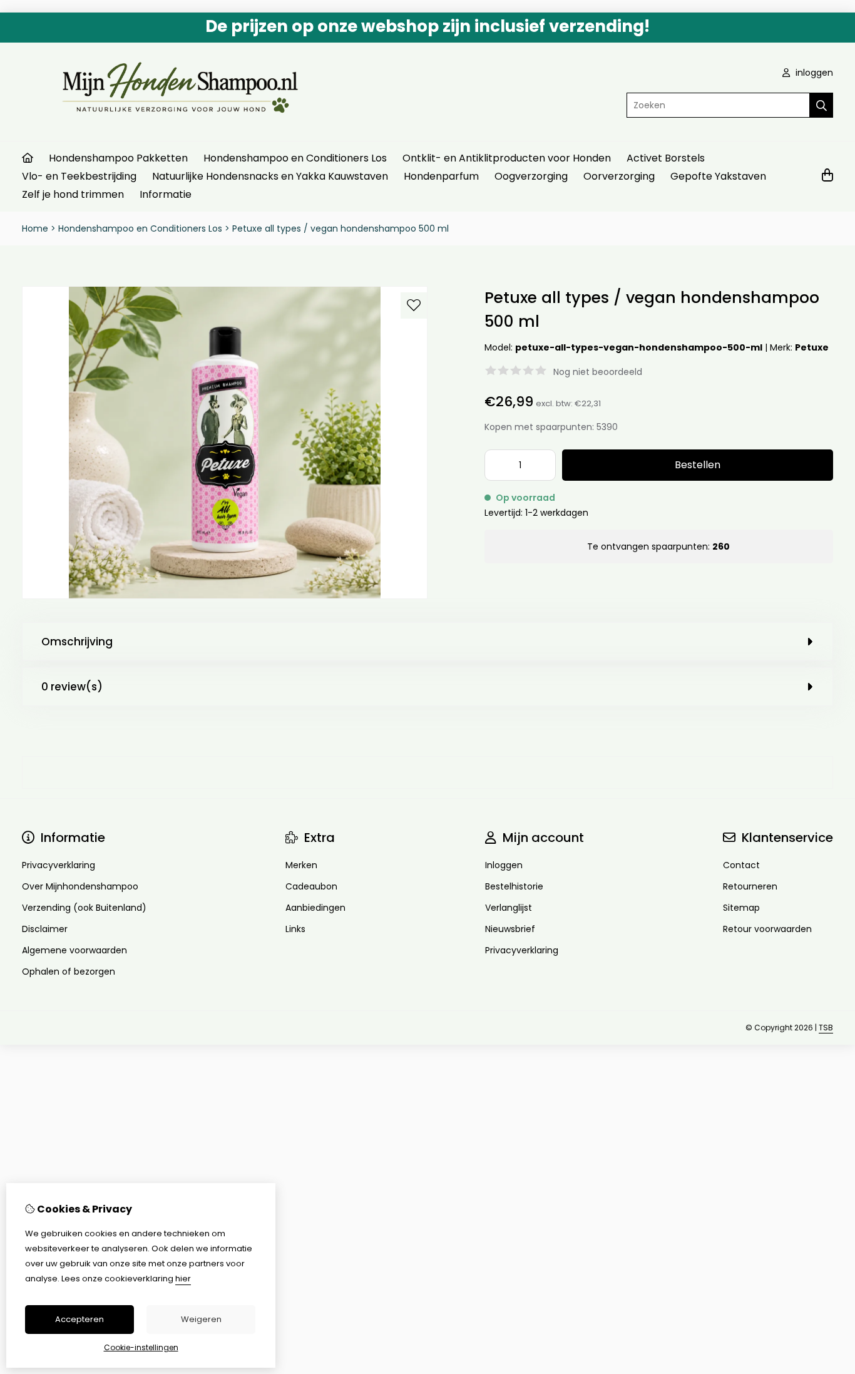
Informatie (166, 194)
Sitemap (741, 907)
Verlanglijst (508, 907)
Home (35, 228)
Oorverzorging (619, 176)
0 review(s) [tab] (72, 686)
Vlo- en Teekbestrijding (79, 176)
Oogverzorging (531, 176)
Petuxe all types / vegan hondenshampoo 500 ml (340, 228)
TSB (826, 1027)
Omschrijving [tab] (77, 641)
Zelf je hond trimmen (73, 194)
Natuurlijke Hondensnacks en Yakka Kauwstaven (270, 176)
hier (183, 1278)
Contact (741, 865)
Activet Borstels (666, 158)
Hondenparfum (441, 176)
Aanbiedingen (315, 907)
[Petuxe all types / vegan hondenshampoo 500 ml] (224, 596)
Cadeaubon (311, 886)
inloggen (813, 72)
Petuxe (812, 347)
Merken (301, 865)
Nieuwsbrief (510, 929)
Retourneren (750, 886)
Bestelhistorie (514, 886)
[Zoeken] (821, 105)
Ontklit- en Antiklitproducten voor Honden (506, 158)
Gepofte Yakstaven (718, 176)
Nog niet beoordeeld (597, 372)
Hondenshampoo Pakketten (118, 158)
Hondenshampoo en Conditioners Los (295, 158)
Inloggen (504, 865)
